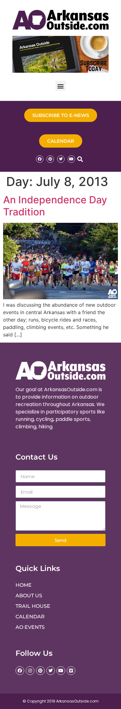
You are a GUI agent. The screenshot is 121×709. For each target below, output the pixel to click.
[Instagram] (30, 670)
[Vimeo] (71, 670)
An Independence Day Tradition (55, 206)
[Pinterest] (50, 159)
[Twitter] (61, 159)
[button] (61, 86)
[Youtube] (71, 159)
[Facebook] (39, 159)
